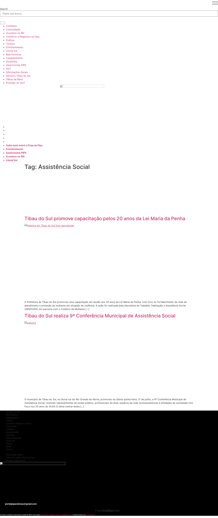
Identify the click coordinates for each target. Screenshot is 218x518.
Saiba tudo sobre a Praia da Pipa (24, 127)
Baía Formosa (13, 54)
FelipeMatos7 (90, 514)
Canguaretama (14, 57)
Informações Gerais (17, 72)
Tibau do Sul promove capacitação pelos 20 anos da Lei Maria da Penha (104, 218)
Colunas (9, 420)
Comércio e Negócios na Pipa (22, 36)
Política (10, 40)
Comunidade (13, 29)
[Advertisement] (109, 193)
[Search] (2, 22)
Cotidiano (11, 25)
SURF (8, 447)
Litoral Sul (11, 50)
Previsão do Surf (15, 82)
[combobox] (109, 13)
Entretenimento (14, 47)
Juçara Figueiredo (13, 438)
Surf (8, 68)
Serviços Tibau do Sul (18, 75)
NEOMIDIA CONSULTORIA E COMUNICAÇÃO (57, 514)
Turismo (10, 43)
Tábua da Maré (14, 79)
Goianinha (11, 61)
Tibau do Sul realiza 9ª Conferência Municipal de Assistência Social (99, 316)
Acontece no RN (15, 33)
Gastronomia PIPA (16, 65)
